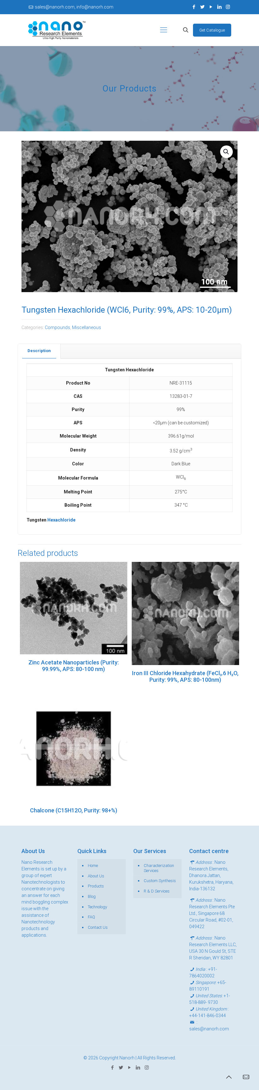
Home (93, 865)
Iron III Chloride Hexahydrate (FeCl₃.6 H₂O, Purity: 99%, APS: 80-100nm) (185, 676)
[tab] (39, 351)
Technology (97, 906)
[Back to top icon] (228, 1077)
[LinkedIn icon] (219, 7)
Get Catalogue (212, 30)
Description (39, 350)
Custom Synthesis (160, 880)
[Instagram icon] (228, 7)
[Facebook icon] (193, 7)
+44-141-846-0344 (207, 1015)
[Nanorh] (57, 30)
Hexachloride (61, 519)
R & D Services (157, 891)
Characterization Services (159, 868)
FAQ (91, 917)
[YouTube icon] (211, 7)
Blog (92, 896)
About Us (96, 876)
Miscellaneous (86, 327)
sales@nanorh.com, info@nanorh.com (74, 6)
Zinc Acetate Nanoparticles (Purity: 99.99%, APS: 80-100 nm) (73, 665)
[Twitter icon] (202, 7)
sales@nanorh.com (209, 1028)
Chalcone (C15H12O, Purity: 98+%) (73, 810)
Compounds (57, 327)
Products (96, 886)
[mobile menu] (163, 30)
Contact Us (98, 927)
